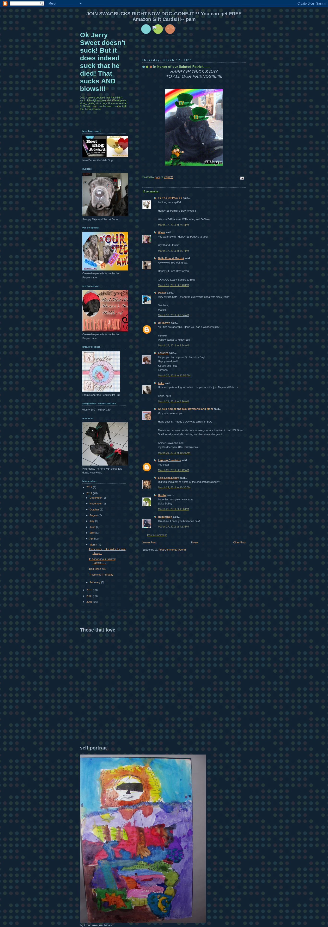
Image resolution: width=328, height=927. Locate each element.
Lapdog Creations (169, 460)
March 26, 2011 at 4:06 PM (173, 509)
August (94, 515)
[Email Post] (241, 178)
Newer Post (149, 542)
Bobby (162, 495)
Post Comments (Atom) (172, 549)
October (95, 509)
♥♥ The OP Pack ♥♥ (170, 197)
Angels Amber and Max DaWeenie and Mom (185, 408)
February (95, 582)
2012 (89, 487)
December (96, 497)
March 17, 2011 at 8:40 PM (173, 285)
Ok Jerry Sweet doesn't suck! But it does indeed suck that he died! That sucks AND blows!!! (102, 61)
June (93, 527)
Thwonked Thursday (101, 574)
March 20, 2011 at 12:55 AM (174, 375)
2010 (89, 590)
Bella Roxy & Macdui (171, 258)
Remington (165, 516)
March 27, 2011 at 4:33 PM (173, 526)
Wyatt (161, 232)
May (92, 532)
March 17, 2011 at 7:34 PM (173, 224)
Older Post (239, 542)
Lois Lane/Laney (168, 477)
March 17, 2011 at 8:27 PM (173, 250)
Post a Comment (157, 535)
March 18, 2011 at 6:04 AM (173, 315)
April (92, 538)
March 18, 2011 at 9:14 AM (173, 345)
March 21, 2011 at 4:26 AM (173, 401)
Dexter (162, 292)
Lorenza (163, 352)
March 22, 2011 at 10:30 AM (174, 487)
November (96, 503)
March (94, 544)
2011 (89, 493)
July (92, 521)
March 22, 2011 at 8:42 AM (173, 470)
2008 (89, 601)
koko (161, 383)
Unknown (164, 322)
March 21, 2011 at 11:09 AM (174, 452)
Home (194, 542)
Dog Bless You (97, 568)
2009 (89, 596)
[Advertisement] (120, 707)
